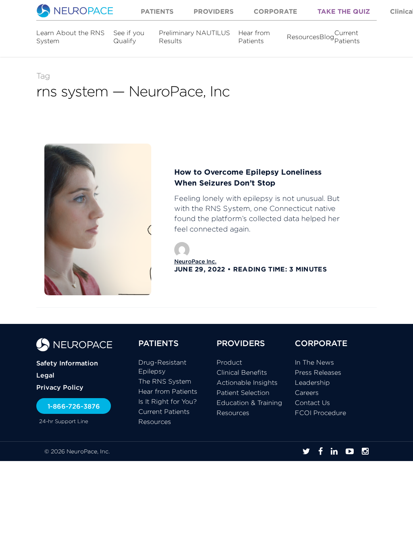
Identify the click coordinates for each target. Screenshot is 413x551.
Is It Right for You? (167, 401)
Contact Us (312, 403)
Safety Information (67, 363)
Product (229, 362)
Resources (303, 37)
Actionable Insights (247, 382)
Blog (326, 37)
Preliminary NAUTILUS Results (194, 37)
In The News (314, 362)
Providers (214, 11)
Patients (157, 11)
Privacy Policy (59, 387)
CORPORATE (321, 343)
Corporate (275, 11)
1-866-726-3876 (74, 406)
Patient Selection (243, 392)
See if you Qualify (128, 37)
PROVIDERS (241, 343)
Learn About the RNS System (70, 37)
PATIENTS (158, 343)
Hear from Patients (254, 37)
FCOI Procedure (320, 413)
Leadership (312, 382)
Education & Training (249, 403)
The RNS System (164, 381)
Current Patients (347, 37)
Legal (45, 375)
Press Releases (318, 372)
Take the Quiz (343, 11)
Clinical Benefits (242, 372)
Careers (307, 392)
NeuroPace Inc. (195, 261)
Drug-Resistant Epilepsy (162, 366)
